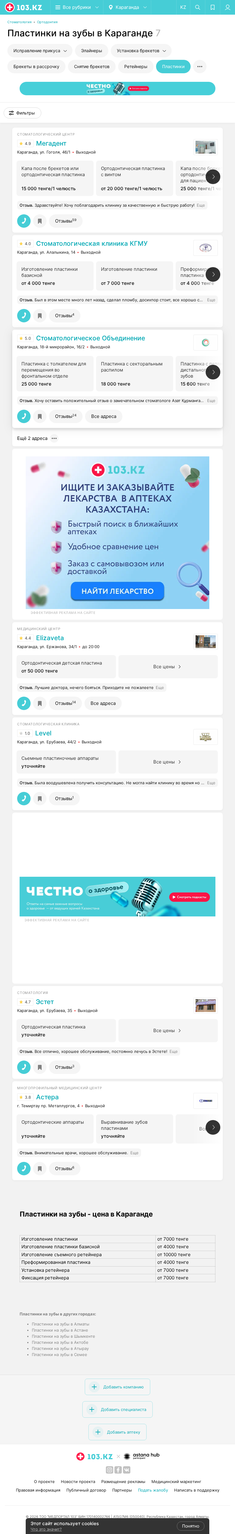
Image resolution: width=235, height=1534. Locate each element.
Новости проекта (78, 1481)
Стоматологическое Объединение (90, 338)
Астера (47, 1097)
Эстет (45, 1002)
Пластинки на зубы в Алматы (60, 1324)
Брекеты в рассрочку (36, 66)
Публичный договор (86, 1490)
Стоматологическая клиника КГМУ (91, 243)
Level (43, 733)
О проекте (44, 1481)
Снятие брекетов (92, 66)
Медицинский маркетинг (176, 1481)
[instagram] (109, 1470)
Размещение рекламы (123, 1481)
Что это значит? (46, 1529)
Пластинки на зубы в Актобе (60, 1342)
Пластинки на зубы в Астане (60, 1330)
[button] (22, 112)
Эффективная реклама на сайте (63, 613)
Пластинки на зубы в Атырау (60, 1348)
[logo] (24, 7)
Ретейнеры (135, 66)
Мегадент (51, 143)
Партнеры (122, 1490)
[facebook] (118, 1470)
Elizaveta (50, 638)
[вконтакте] (126, 1470)
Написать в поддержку (196, 1490)
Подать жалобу (153, 1490)
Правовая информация (38, 1490)
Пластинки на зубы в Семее (59, 1354)
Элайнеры (91, 50)
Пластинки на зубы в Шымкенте (63, 1336)
